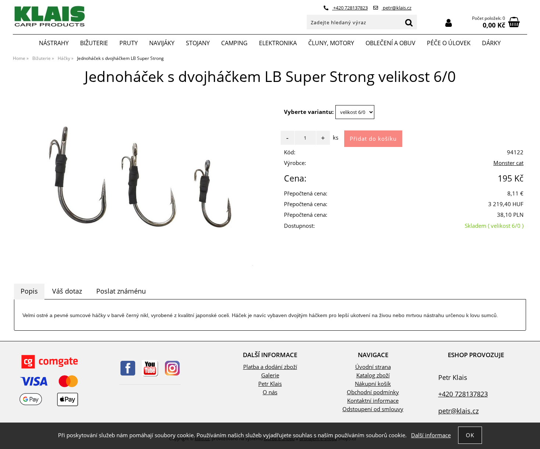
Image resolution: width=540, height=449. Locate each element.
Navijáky (161, 43)
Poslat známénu (121, 291)
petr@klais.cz (396, 7)
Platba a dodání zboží (270, 367)
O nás (270, 392)
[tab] (29, 291)
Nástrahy (54, 43)
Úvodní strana (373, 367)
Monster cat (508, 163)
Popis (29, 291)
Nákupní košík (373, 384)
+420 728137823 (350, 7)
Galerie (270, 375)
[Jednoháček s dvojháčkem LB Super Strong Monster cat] (141, 184)
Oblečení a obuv (390, 43)
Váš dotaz (67, 291)
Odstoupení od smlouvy (372, 409)
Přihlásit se (448, 23)
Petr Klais (270, 384)
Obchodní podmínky (373, 392)
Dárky (491, 43)
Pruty (128, 43)
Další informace (431, 435)
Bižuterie (94, 43)
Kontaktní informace (373, 401)
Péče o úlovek (449, 43)
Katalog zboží (373, 375)
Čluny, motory (331, 43)
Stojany (198, 43)
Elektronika (278, 43)
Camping (234, 43)
